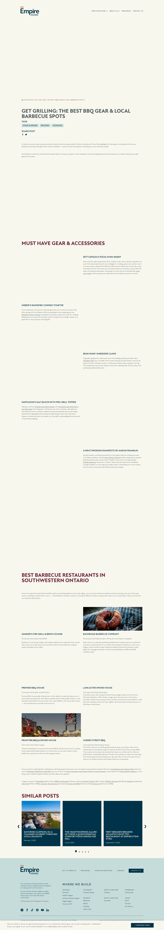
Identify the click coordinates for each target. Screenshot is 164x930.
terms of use (67, 927)
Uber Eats (25, 784)
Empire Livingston (125, 639)
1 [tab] (76, 851)
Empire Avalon (100, 639)
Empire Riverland (101, 692)
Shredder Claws (88, 361)
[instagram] (21, 910)
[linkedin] (47, 910)
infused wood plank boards (44, 407)
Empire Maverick (113, 759)
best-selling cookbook (113, 458)
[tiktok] (32, 910)
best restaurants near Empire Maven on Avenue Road (86, 772)
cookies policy (52, 927)
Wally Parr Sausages (90, 650)
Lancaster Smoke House (107, 695)
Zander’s (25, 642)
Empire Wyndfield (40, 639)
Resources (28, 100)
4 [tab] (85, 851)
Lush (40, 692)
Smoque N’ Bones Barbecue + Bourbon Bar (105, 757)
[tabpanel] (41, 823)
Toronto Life (96, 784)
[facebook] (27, 910)
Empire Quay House (101, 745)
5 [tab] (88, 851)
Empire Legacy (39, 745)
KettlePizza (40, 781)
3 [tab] (82, 851)
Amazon (130, 781)
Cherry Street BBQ (133, 750)
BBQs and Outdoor (62, 781)
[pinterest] (37, 910)
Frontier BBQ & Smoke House (58, 749)
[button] (100, 11)
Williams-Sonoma (111, 781)
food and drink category (128, 772)
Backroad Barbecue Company (115, 642)
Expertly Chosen (89, 781)
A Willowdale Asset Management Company (34, 901)
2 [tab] (79, 851)
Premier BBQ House (29, 696)
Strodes (54, 645)
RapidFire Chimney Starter (31, 315)
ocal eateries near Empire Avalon (122, 769)
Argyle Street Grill (119, 647)
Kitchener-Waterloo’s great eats (39, 772)
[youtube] (42, 910)
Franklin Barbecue (89, 462)
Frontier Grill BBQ (73, 784)
